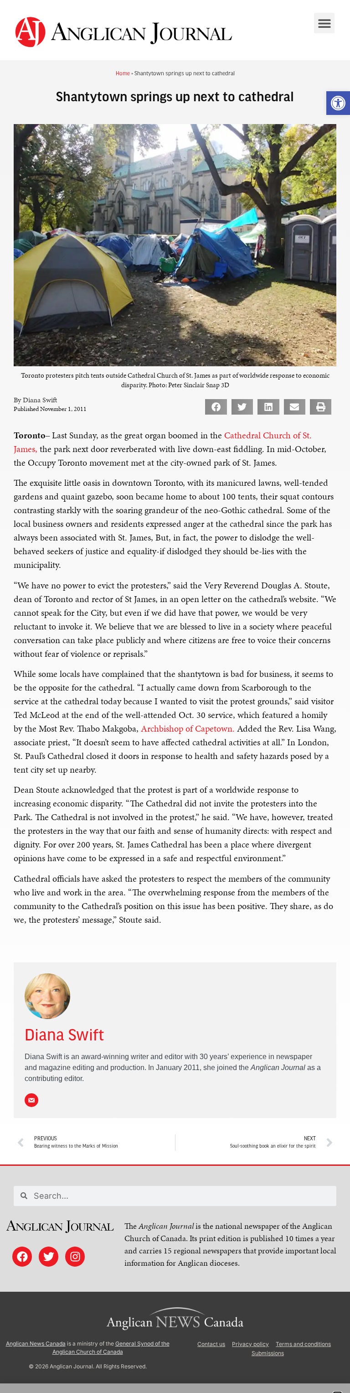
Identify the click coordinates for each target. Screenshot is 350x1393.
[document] (175, 696)
